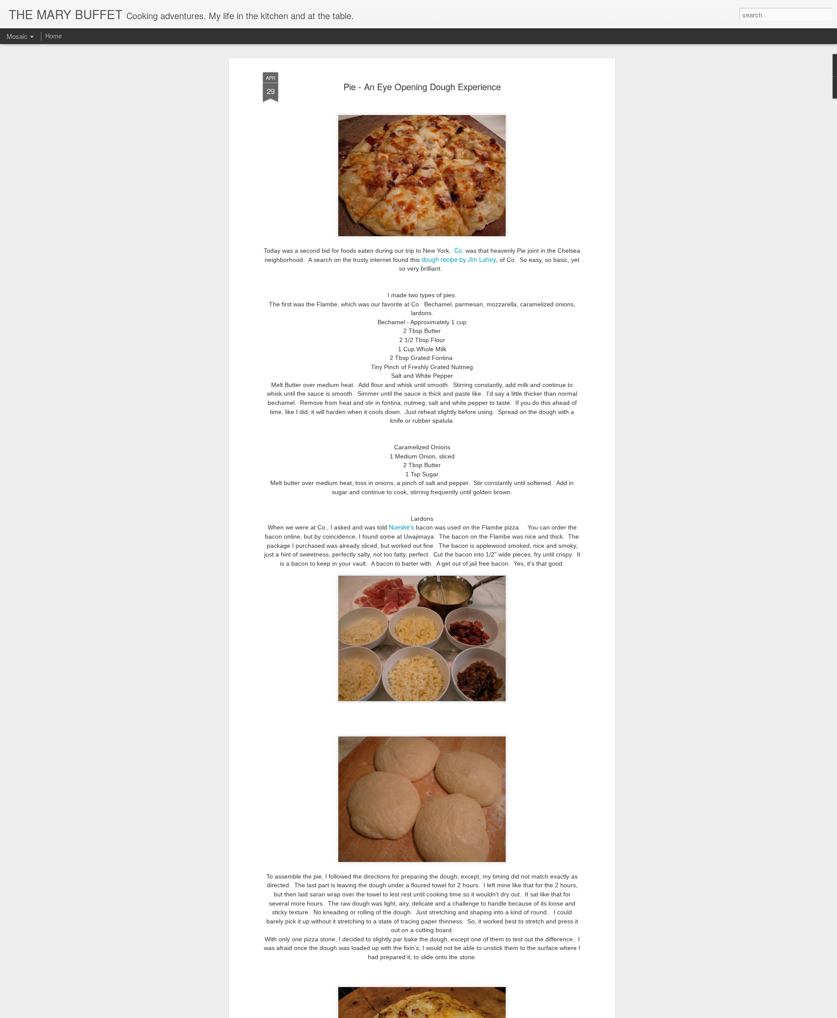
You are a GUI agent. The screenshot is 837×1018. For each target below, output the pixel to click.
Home (53, 35)
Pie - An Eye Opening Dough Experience (422, 86)
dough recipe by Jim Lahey (459, 259)
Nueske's (401, 527)
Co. (459, 250)
